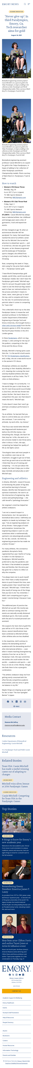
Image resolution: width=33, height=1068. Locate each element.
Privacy (20, 1061)
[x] (13, 975)
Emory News (10, 4)
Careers (5, 1041)
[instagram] (16, 975)
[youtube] (20, 975)
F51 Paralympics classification (18, 356)
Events (5, 1008)
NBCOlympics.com (19, 212)
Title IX (24, 1061)
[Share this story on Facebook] (8, 702)
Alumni (5, 1031)
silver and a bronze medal (11, 325)
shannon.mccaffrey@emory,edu (15, 725)
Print (18, 706)
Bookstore (6, 1036)
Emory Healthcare (8, 1003)
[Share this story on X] (12, 702)
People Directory (8, 1022)
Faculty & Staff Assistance (11, 1013)
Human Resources (8, 1045)
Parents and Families (9, 1055)
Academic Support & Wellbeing (12, 998)
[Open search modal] (25, 4)
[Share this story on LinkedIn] (17, 702)
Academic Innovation (16, 11)
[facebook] (10, 975)
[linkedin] (23, 975)
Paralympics (12, 338)
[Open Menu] (29, 4)
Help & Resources (8, 1017)
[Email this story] (25, 702)
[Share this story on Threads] (21, 702)
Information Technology (10, 1050)
